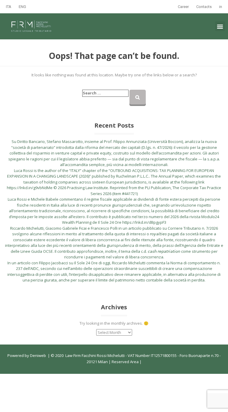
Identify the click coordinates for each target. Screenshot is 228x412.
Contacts (204, 6)
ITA (8, 6)
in (220, 6)
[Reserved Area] (139, 361)
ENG (22, 6)
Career (183, 6)
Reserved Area (125, 361)
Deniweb (38, 355)
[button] (220, 26)
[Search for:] (105, 93)
